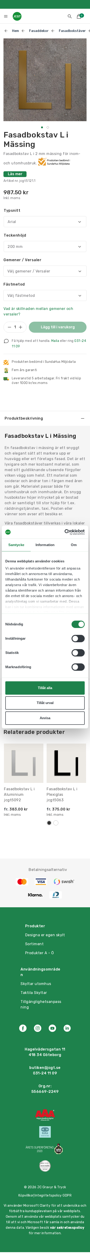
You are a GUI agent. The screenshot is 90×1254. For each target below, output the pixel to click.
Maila (55, 341)
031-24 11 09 (45, 1073)
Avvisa (45, 718)
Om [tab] (74, 545)
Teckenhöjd (15, 235)
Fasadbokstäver (72, 31)
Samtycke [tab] (16, 545)
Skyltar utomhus (36, 984)
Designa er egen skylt (45, 935)
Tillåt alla (45, 688)
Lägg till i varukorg (58, 327)
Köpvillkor (26, 1195)
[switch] (78, 638)
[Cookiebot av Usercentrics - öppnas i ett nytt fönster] (65, 532)
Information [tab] (45, 545)
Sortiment (34, 944)
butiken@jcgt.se (45, 1067)
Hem (15, 31)
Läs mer (15, 174)
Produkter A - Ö (39, 953)
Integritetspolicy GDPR (53, 1195)
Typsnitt (12, 210)
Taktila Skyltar (34, 993)
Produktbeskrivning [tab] (24, 418)
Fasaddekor (39, 31)
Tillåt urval (45, 703)
